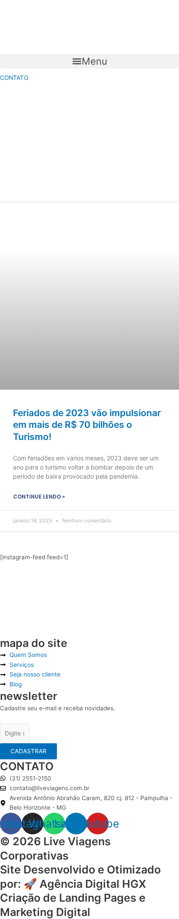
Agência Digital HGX (93, 883)
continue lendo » (39, 496)
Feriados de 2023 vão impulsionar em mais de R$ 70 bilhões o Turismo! (87, 424)
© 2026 (21, 841)
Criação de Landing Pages (68, 897)
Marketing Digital (45, 912)
